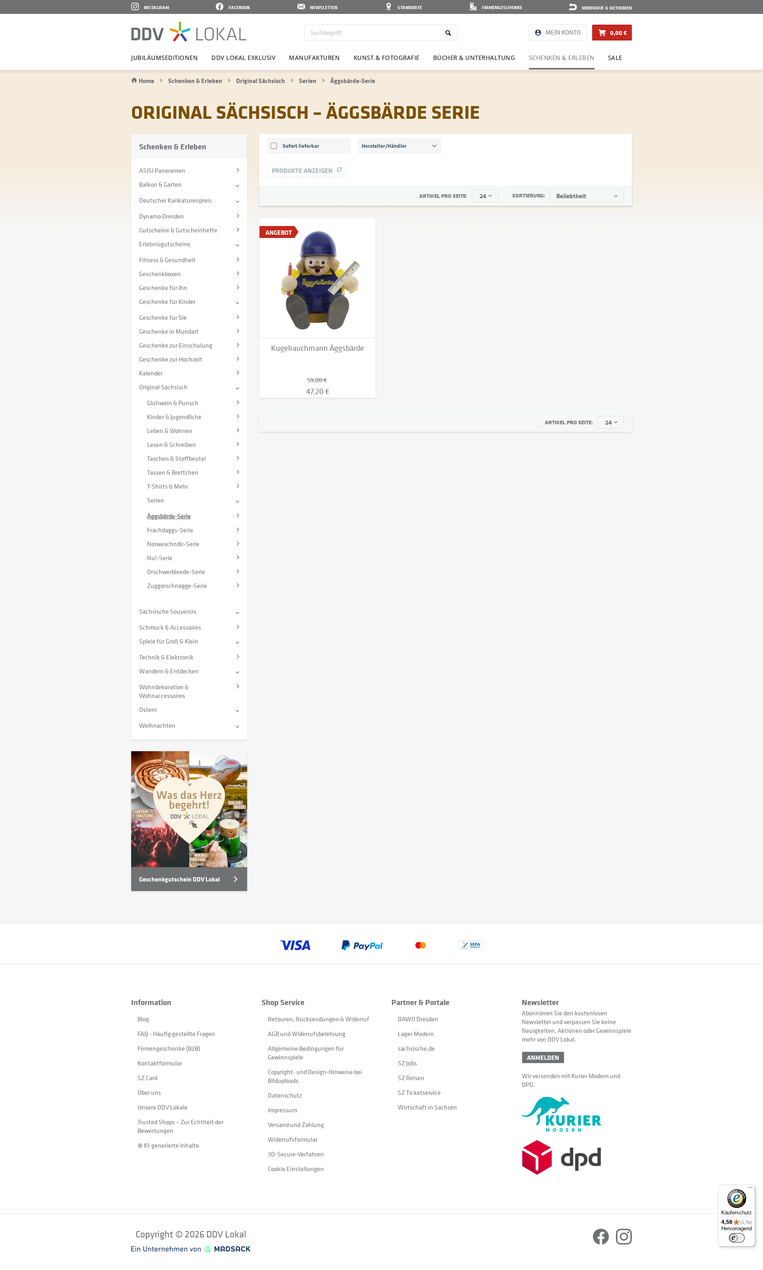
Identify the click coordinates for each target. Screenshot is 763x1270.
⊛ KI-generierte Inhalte (168, 1145)
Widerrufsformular (293, 1139)
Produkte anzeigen (302, 170)
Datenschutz (285, 1095)
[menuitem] (381, 33)
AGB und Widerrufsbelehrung (306, 1033)
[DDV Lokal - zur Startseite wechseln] (188, 32)
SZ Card (147, 1077)
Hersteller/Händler (384, 145)
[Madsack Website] (190, 1249)
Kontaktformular (159, 1063)
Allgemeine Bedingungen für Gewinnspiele (306, 1052)
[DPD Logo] (577, 1157)
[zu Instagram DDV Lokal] (624, 1242)
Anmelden (543, 1057)
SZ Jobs (407, 1063)
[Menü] (750, 1189)
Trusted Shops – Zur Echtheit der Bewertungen (180, 1126)
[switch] (737, 1238)
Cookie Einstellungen (296, 1168)
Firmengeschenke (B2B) (168, 1048)
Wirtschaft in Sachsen (427, 1107)
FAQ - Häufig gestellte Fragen (176, 1033)
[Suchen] (450, 33)
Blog (143, 1019)
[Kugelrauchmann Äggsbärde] (317, 278)
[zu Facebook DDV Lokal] (601, 1242)
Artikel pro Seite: (443, 196)
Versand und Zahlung (296, 1124)
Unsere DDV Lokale (162, 1107)
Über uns (149, 1092)
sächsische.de (416, 1048)
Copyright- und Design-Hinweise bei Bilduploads (315, 1076)
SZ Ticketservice (419, 1092)
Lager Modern (416, 1033)
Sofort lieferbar (301, 145)
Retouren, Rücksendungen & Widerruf (318, 1019)
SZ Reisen (411, 1077)
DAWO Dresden (418, 1019)
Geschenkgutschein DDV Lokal (179, 879)
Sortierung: (528, 195)
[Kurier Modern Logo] (577, 1114)
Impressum (282, 1110)
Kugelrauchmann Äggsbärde (317, 348)
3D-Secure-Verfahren (296, 1154)
